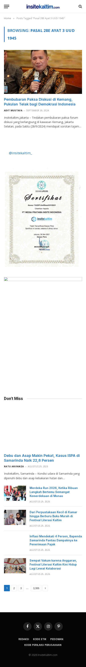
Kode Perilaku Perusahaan (43, 645)
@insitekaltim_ (20, 153)
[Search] (80, 6)
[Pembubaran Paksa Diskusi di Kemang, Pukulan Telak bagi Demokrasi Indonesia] (43, 72)
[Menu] (6, 6)
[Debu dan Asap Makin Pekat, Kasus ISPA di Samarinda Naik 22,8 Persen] (43, 428)
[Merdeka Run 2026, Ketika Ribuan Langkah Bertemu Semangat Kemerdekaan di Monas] (15, 493)
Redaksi (24, 639)
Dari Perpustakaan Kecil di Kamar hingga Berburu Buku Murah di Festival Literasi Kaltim (53, 516)
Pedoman (56, 639)
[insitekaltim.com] (43, 6)
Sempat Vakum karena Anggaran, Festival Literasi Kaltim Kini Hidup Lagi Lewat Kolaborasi (53, 564)
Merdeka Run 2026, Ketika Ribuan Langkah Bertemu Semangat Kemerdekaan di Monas (54, 492)
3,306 (36, 588)
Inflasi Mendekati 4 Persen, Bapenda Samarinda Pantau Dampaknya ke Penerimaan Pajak (56, 540)
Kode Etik (40, 639)
